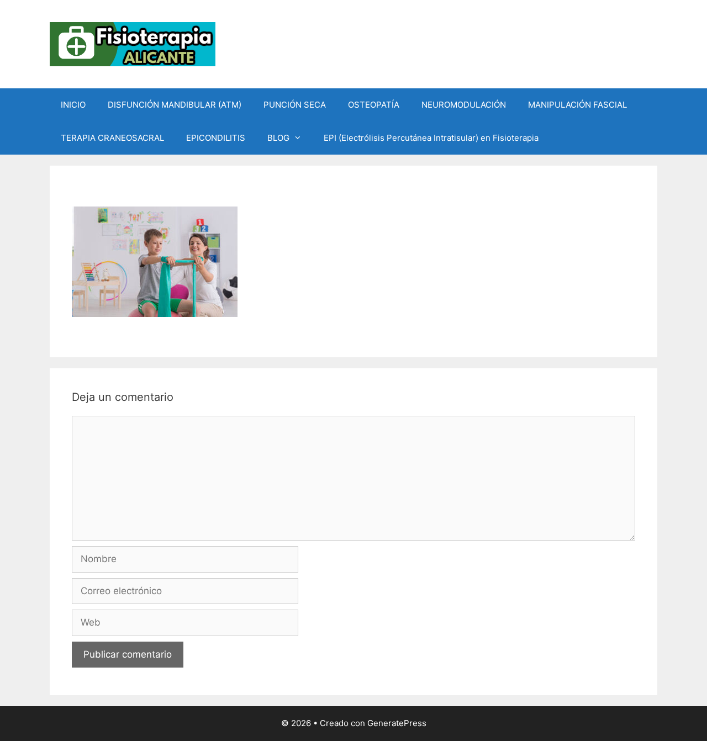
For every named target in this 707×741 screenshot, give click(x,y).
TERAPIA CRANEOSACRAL (112, 138)
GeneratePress (396, 723)
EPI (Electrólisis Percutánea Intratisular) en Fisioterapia (431, 138)
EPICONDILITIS (215, 138)
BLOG (278, 138)
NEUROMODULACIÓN (463, 104)
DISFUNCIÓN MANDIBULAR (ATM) (174, 104)
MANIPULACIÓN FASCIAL (577, 104)
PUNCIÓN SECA (294, 104)
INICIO (73, 104)
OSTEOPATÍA (373, 104)
